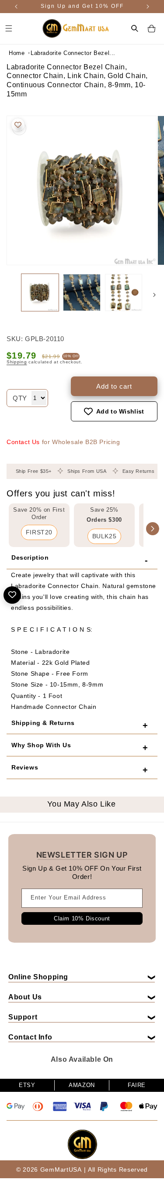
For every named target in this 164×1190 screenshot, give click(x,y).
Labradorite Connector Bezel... (52, 53)
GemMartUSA (61, 1169)
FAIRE (137, 1085)
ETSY (27, 1085)
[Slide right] (154, 294)
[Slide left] (9, 294)
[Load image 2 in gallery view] (81, 292)
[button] (134, 28)
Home (16, 53)
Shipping (17, 361)
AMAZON (82, 1085)
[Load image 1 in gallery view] (40, 292)
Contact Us (23, 441)
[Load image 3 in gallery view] (123, 292)
